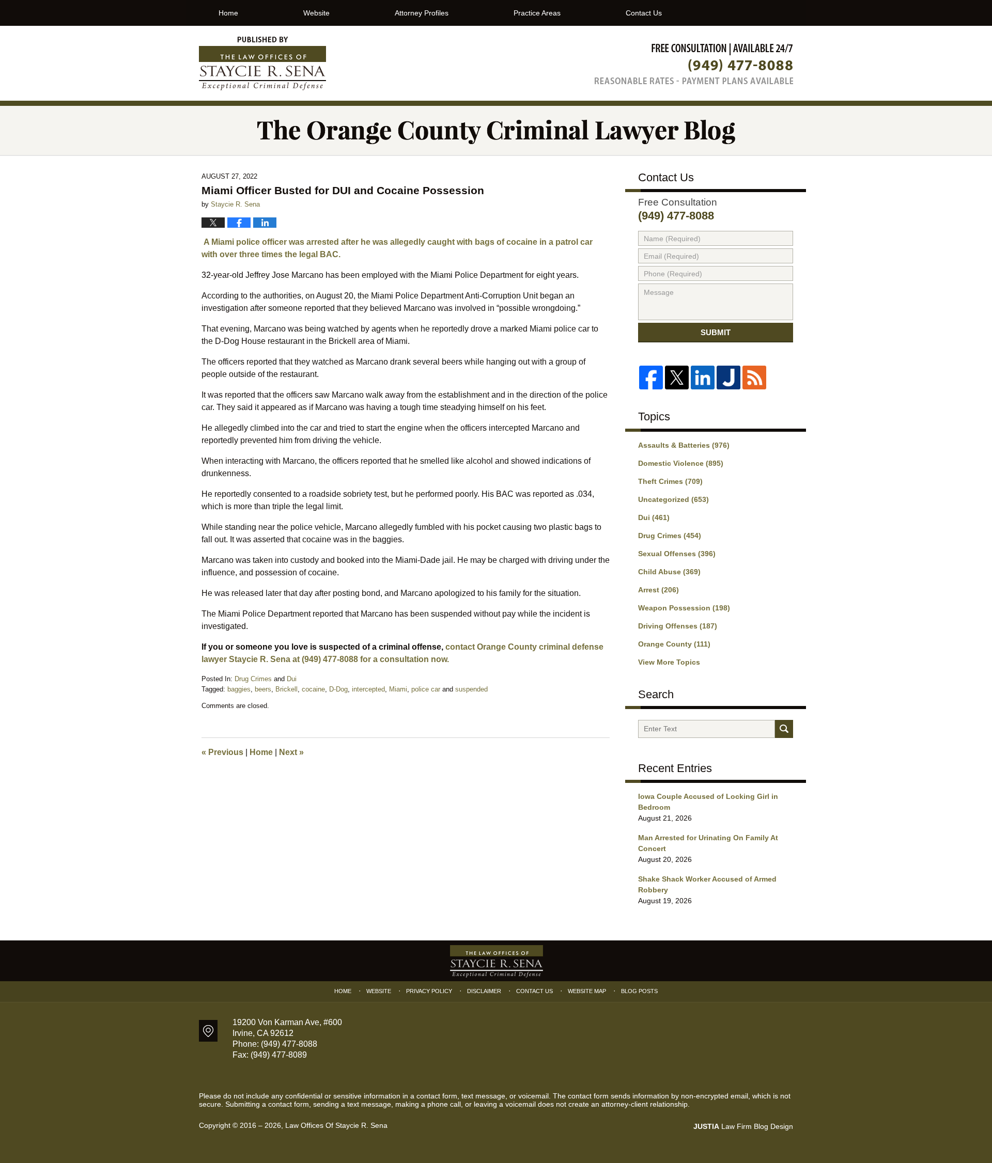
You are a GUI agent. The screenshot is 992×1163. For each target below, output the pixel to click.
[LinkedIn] (703, 377)
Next (291, 752)
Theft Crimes (670, 481)
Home (228, 13)
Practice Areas (537, 13)
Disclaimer (484, 991)
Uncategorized (673, 499)
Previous (222, 752)
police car (425, 689)
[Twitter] (677, 377)
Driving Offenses (677, 626)
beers (263, 689)
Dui (292, 679)
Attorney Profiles (421, 13)
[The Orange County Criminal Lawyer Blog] (496, 130)
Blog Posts (639, 991)
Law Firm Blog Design (743, 1126)
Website (316, 13)
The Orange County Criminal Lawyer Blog (262, 63)
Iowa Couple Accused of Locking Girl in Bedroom (708, 801)
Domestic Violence (680, 463)
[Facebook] (651, 377)
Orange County (674, 644)
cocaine (313, 689)
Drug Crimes (253, 679)
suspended (471, 689)
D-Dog (338, 689)
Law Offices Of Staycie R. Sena (336, 1125)
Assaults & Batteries (684, 445)
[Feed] (754, 377)
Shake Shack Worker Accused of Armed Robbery (707, 884)
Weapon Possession (684, 608)
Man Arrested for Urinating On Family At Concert (708, 843)
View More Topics (669, 662)
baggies (239, 689)
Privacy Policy (429, 991)
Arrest (658, 590)
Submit (716, 332)
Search (784, 729)
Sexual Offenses (677, 553)
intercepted (368, 689)
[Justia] (728, 377)
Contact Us (644, 13)
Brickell (286, 689)
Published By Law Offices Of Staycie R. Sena (694, 63)
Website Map (587, 991)
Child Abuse (669, 572)
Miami (398, 689)
